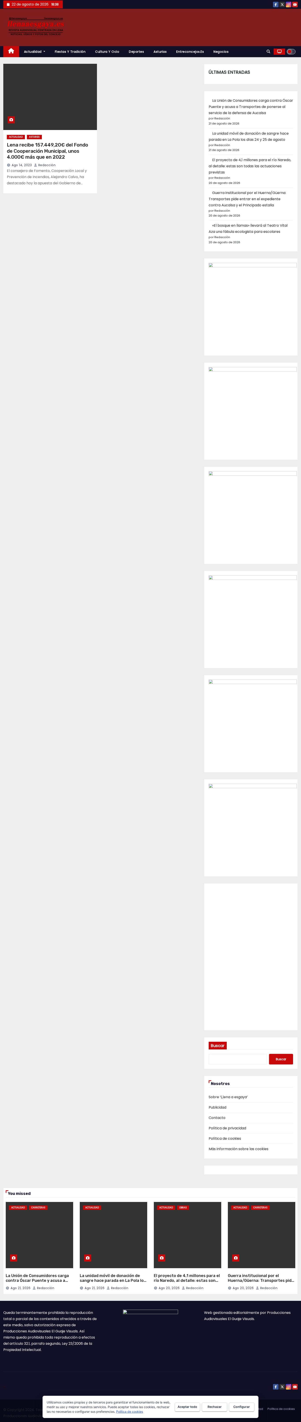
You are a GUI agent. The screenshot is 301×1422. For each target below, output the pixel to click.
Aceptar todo (187, 1407)
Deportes (136, 51)
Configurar (241, 1407)
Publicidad (217, 1107)
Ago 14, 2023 (22, 165)
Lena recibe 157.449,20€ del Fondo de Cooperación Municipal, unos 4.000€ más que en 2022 (47, 151)
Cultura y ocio (107, 51)
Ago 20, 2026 (169, 1288)
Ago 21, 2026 (20, 1288)
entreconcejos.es (190, 51)
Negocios (221, 51)
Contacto (217, 1117)
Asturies (34, 137)
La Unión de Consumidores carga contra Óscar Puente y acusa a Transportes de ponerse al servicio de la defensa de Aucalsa (251, 106)
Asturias (160, 51)
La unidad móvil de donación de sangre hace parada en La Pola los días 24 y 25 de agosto (113, 1280)
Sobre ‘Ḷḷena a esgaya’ (228, 1097)
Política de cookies (225, 1138)
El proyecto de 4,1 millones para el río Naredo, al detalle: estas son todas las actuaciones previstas (250, 166)
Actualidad (33, 51)
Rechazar (215, 1407)
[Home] (11, 51)
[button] (268, 51)
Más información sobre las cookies (238, 1148)
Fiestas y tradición (70, 51)
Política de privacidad (227, 1128)
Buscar (218, 1045)
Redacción (46, 165)
